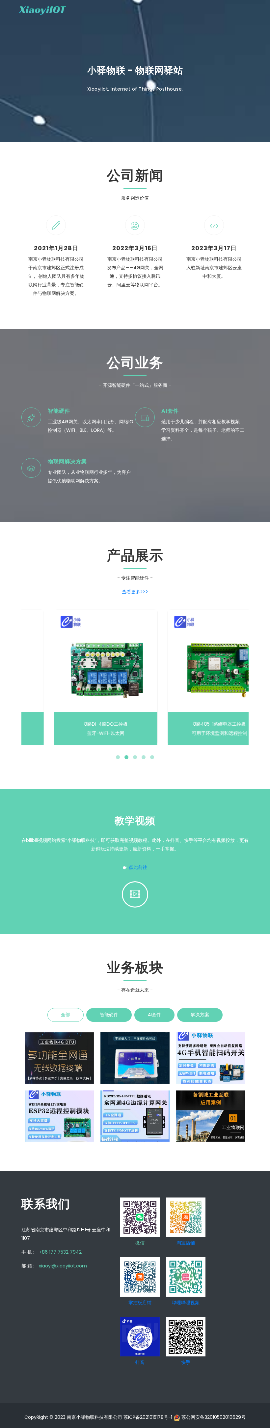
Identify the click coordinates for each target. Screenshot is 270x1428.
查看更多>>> (135, 591)
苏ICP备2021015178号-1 (148, 1417)
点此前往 (138, 867)
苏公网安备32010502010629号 (213, 1417)
